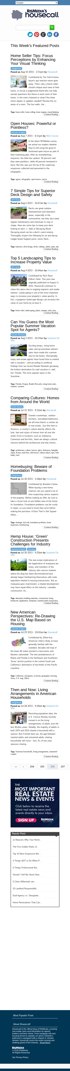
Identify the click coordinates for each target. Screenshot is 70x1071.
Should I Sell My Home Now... (27, 874)
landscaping (30, 310)
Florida (18, 384)
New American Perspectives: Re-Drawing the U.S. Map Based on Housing (33, 618)
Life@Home (16, 68)
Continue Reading (51, 114)
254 (32, 766)
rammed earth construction (47, 601)
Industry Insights (18, 132)
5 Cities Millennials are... (24, 881)
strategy (44, 310)
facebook (56, 34)
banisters (19, 247)
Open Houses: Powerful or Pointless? (33, 125)
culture (28, 450)
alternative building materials (27, 598)
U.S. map (19, 678)
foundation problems (38, 522)
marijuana (32, 601)
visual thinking (53, 112)
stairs (53, 247)
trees (54, 310)
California (19, 676)
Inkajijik (54, 450)
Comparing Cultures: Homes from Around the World (35, 400)
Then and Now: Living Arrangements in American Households (33, 693)
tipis (53, 453)
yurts (18, 455)
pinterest (36, 34)
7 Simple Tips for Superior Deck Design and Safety (33, 193)
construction (43, 598)
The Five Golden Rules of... (26, 847)
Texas (13, 678)
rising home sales (49, 384)
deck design (28, 247)
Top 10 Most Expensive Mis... (27, 854)
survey (44, 179)
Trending (31, 549)
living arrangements (40, 751)
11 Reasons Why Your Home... (27, 840)
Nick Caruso (52, 136)
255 (42, 766)
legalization (23, 601)
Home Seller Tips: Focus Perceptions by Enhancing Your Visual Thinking (33, 59)
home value (20, 310)
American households (23, 751)
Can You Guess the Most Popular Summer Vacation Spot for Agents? (33, 326)
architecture (20, 450)
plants (37, 310)
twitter (30, 34)
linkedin (49, 34)
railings (42, 247)
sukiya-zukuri (45, 453)
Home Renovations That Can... (27, 902)
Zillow (26, 678)
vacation (21, 386)
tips (57, 247)
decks (36, 247)
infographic (25, 179)
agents (18, 179)
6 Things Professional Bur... (26, 867)
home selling (30, 112)
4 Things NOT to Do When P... (27, 860)
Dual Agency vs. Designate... (26, 895)
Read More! (45, 1043)
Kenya (18, 453)
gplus (43, 34)
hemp (51, 598)
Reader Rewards (18, 335)
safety (48, 247)
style (49, 310)
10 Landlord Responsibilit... (25, 888)
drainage (19, 522)
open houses (36, 179)
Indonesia (46, 450)
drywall (26, 522)
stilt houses (34, 453)
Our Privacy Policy (20, 1057)
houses (34, 450)
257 (63, 766)
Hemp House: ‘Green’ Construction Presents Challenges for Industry (30, 540)
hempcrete (14, 601)
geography (45, 676)
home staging (41, 112)
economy (37, 676)
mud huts (25, 453)
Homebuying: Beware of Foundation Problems (31, 468)
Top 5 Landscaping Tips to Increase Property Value (33, 260)
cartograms (28, 676)
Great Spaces (17, 407)
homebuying (24, 525)
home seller (20, 112)
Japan (13, 453)
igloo (40, 450)
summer (14, 386)
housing (53, 676)
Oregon (25, 384)
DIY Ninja (15, 200)
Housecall (52, 72)
